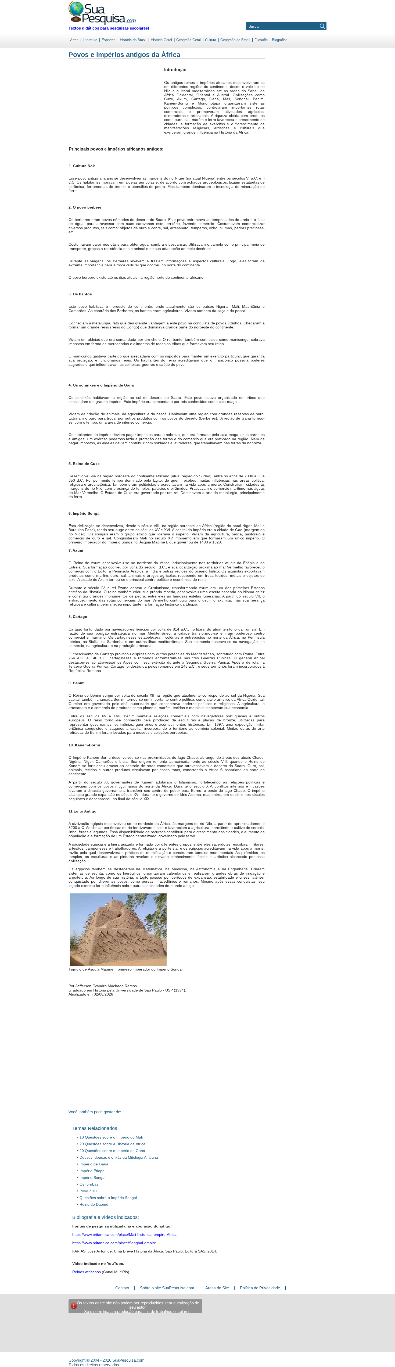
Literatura (90, 40)
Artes (74, 40)
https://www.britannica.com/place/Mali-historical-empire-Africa (124, 1234)
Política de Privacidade (260, 1288)
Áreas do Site (217, 1288)
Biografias (280, 40)
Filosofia (261, 40)
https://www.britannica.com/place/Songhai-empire (114, 1243)
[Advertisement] (91, 107)
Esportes (109, 40)
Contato (122, 1288)
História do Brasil (133, 40)
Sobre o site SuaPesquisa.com (167, 1288)
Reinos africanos (86, 1272)
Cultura (210, 40)
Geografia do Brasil (235, 40)
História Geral (161, 40)
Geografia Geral (188, 40)
